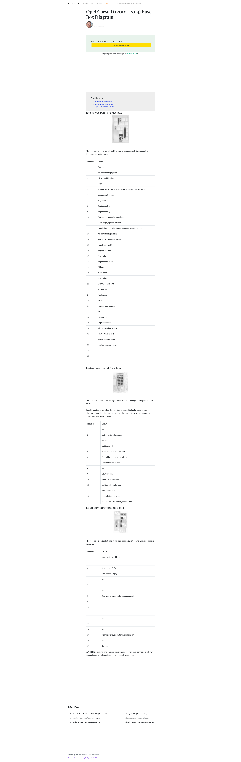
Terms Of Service (73, 758)
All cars (85, 3)
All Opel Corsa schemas (121, 45)
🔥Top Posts (110, 3)
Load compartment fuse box (104, 104)
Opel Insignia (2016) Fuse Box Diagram (136, 714)
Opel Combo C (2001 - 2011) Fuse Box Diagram (85, 718)
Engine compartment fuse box (104, 107)
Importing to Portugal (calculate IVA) (129, 3)
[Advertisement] (120, 74)
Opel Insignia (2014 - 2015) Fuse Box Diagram (85, 722)
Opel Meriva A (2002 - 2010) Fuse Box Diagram (138, 722)
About (93, 3)
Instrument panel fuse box (103, 101)
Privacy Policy (84, 758)
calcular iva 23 (131, 54)
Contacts (100, 3)
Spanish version (108, 758)
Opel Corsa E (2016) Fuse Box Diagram (136, 718)
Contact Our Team (96, 758)
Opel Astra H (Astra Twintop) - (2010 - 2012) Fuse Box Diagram (90, 714)
